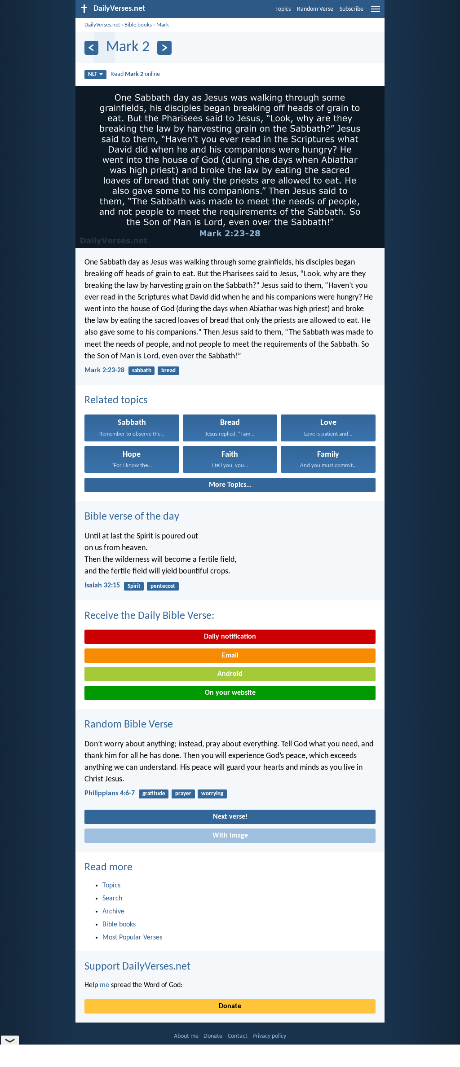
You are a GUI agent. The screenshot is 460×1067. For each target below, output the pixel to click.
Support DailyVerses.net (137, 966)
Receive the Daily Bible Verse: (149, 616)
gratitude (153, 794)
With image (230, 835)
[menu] (376, 12)
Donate (230, 1006)
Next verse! (230, 816)
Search (112, 898)
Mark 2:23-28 (104, 370)
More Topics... (230, 485)
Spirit (134, 586)
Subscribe (351, 9)
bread (168, 371)
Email (230, 655)
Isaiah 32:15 (102, 585)
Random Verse (315, 9)
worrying (212, 794)
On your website (230, 693)
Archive (113, 911)
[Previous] (91, 48)
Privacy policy (269, 1036)
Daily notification (230, 636)
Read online (135, 74)
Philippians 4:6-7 (109, 793)
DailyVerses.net (102, 25)
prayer (183, 794)
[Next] (164, 48)
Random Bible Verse (128, 724)
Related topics (115, 400)
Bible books (138, 25)
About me (186, 1036)
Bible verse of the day (131, 516)
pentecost (162, 586)
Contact (238, 1036)
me (104, 985)
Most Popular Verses (132, 937)
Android (230, 674)
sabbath (141, 371)
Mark (162, 25)
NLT (92, 74)
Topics (283, 9)
